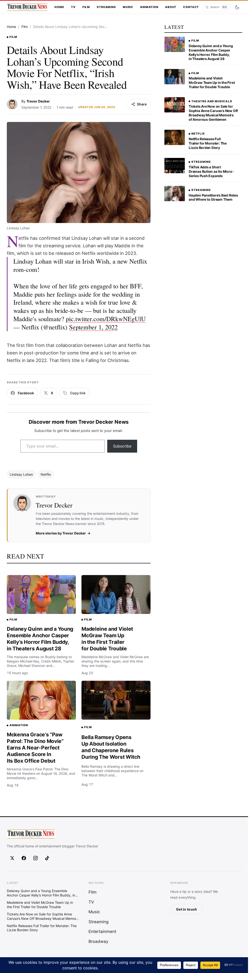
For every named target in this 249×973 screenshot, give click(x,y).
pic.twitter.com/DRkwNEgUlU (106, 318)
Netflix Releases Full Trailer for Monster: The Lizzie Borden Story (208, 143)
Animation (149, 7)
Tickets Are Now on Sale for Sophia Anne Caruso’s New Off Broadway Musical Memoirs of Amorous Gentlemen (213, 112)
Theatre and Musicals (211, 101)
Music (128, 7)
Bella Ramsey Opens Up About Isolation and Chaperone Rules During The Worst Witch (110, 747)
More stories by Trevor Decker (61, 533)
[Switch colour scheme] (237, 7)
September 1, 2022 (93, 327)
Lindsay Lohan (21, 474)
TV (73, 7)
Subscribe (122, 446)
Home (59, 7)
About (170, 7)
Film (86, 7)
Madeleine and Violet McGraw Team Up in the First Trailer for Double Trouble (107, 639)
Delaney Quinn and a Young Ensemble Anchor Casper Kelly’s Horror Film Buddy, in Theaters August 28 (40, 639)
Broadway (98, 941)
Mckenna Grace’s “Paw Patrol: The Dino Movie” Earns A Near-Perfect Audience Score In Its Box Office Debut (35, 748)
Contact (191, 7)
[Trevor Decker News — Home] (27, 7)
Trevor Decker (38, 101)
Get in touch (186, 909)
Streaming (106, 7)
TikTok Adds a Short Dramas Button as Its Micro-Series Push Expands (211, 171)
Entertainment (102, 931)
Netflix (46, 474)
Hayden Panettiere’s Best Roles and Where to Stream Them (213, 197)
